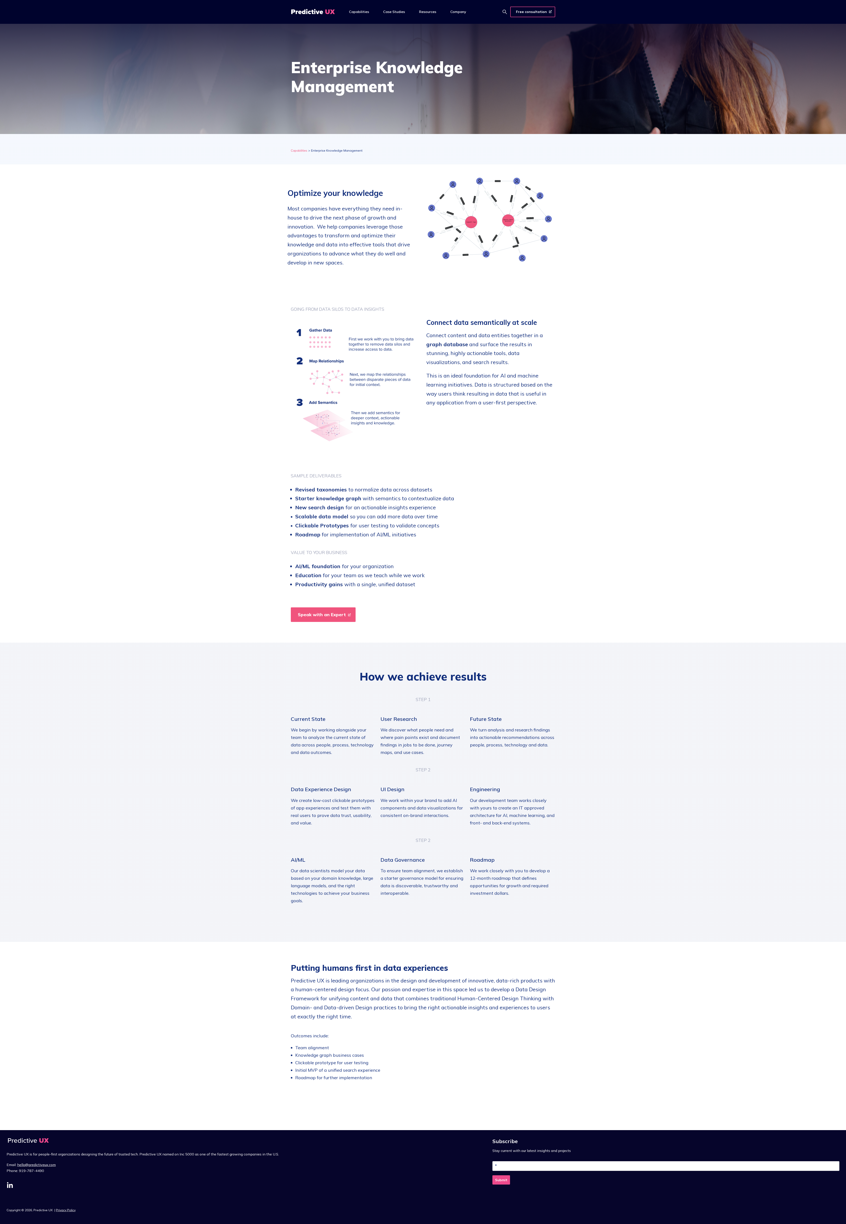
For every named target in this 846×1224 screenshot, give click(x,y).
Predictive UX (43, 1210)
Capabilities (299, 151)
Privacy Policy (66, 1210)
